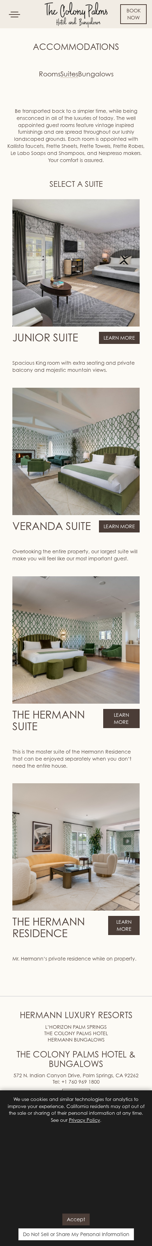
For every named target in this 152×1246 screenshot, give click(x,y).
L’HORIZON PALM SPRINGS (76, 1027)
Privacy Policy (84, 1120)
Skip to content (26, 32)
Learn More (119, 338)
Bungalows (95, 74)
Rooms (49, 74)
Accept (76, 1219)
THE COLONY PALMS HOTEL (76, 1033)
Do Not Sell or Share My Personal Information (76, 1234)
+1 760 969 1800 (81, 1082)
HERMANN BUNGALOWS (76, 1040)
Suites (69, 74)
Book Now (134, 14)
